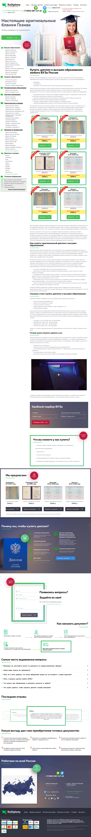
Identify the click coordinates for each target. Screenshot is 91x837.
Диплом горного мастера (12, 134)
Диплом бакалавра (10, 55)
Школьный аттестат (11, 81)
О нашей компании (9, 187)
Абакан (7, 155)
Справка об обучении (11, 121)
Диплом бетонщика (10, 136)
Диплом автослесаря (11, 132)
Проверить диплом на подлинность (14, 183)
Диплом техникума (10, 98)
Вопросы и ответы (65, 5)
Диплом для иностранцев (12, 65)
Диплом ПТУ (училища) (11, 100)
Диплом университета (11, 63)
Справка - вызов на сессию (12, 123)
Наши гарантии (8, 185)
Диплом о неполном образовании (14, 68)
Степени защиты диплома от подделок (15, 181)
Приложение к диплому (11, 70)
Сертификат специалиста (12, 127)
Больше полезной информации (16, 189)
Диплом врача (9, 143)
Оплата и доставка (50, 5)
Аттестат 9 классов (10, 83)
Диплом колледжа (10, 97)
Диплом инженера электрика (13, 147)
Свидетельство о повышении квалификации (13, 115)
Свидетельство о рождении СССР (14, 111)
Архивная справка (10, 119)
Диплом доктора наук (11, 90)
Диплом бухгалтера (10, 141)
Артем (7, 170)
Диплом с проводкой (11, 72)
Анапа (7, 163)
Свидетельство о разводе (12, 107)
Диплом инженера (10, 145)
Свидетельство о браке (11, 105)
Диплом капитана (10, 149)
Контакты (83, 5)
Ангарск (7, 165)
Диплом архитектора (11, 139)
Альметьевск (9, 161)
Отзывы (75, 5)
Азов (6, 159)
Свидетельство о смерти (12, 113)
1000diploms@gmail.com (12, 10)
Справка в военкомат (11, 125)
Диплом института (10, 61)
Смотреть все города (11, 174)
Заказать (10, 37)
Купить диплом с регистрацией (12, 179)
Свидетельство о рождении (13, 109)
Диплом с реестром (10, 57)
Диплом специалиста (11, 52)
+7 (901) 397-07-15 (33, 11)
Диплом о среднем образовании (14, 85)
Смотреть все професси (12, 151)
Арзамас (7, 166)
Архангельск (8, 172)
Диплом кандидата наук (12, 92)
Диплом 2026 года (10, 50)
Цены (28, 5)
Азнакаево (8, 157)
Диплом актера (9, 138)
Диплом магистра (10, 53)
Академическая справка (12, 118)
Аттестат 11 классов (11, 79)
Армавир (7, 168)
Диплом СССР (9, 66)
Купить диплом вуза (10, 74)
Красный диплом (10, 59)
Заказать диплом (37, 5)
